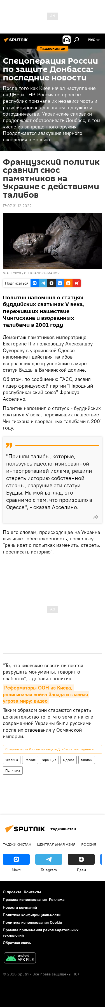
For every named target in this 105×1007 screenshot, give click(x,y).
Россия (30, 760)
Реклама (56, 899)
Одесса (68, 760)
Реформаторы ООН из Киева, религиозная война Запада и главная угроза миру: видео (46, 694)
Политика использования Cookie (32, 922)
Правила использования (25, 899)
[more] (95, 516)
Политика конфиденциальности (31, 914)
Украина (11, 760)
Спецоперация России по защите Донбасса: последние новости (53, 749)
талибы (86, 760)
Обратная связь (17, 942)
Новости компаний (20, 907)
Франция (49, 760)
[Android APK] (20, 958)
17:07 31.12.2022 (17, 205)
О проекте (12, 891)
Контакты (32, 891)
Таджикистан (17, 844)
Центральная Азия (56, 844)
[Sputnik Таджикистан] (17, 41)
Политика (12, 770)
